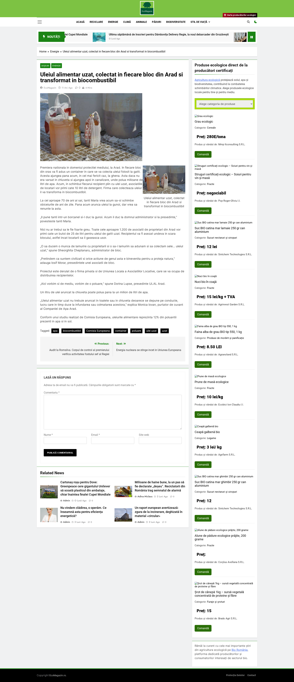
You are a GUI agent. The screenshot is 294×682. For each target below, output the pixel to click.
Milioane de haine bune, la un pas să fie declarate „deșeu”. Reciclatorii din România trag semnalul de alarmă (160, 486)
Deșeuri (45, 65)
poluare (136, 330)
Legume (211, 438)
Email (95, 434)
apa (55, 330)
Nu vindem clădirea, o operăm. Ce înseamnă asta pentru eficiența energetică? (83, 512)
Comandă (203, 154)
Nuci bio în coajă (206, 282)
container (120, 330)
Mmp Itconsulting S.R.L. (231, 144)
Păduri (156, 21)
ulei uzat (151, 330)
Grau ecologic (204, 121)
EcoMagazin (50, 87)
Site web (144, 434)
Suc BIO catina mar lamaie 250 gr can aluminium (220, 229)
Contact (251, 675)
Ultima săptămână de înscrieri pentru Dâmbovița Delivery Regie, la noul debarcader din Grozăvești (145, 34)
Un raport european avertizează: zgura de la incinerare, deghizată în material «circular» (158, 512)
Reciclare (96, 21)
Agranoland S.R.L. (228, 354)
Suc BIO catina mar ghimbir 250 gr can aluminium (220, 483)
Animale (141, 21)
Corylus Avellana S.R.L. (231, 562)
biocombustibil (72, 330)
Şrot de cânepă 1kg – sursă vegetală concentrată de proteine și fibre (219, 593)
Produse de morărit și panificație (225, 338)
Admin (66, 500)
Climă (127, 21)
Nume (48, 434)
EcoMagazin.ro (57, 675)
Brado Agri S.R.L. (227, 618)
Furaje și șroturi (216, 601)
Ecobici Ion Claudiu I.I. (231, 404)
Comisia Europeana (98, 330)
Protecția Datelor (235, 675)
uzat (164, 330)
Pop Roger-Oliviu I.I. (229, 200)
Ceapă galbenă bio (207, 432)
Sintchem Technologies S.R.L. (235, 254)
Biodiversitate (175, 21)
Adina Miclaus (144, 496)
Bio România (240, 650)
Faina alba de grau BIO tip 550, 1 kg (218, 332)
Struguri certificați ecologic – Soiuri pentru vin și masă (223, 176)
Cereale (211, 127)
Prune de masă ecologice (212, 382)
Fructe (210, 184)
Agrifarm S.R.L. (226, 454)
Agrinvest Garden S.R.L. (231, 304)
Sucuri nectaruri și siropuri (222, 237)
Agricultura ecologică (207, 80)
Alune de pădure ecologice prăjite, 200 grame (220, 537)
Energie (113, 21)
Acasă (80, 21)
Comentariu (52, 392)
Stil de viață (199, 21)
